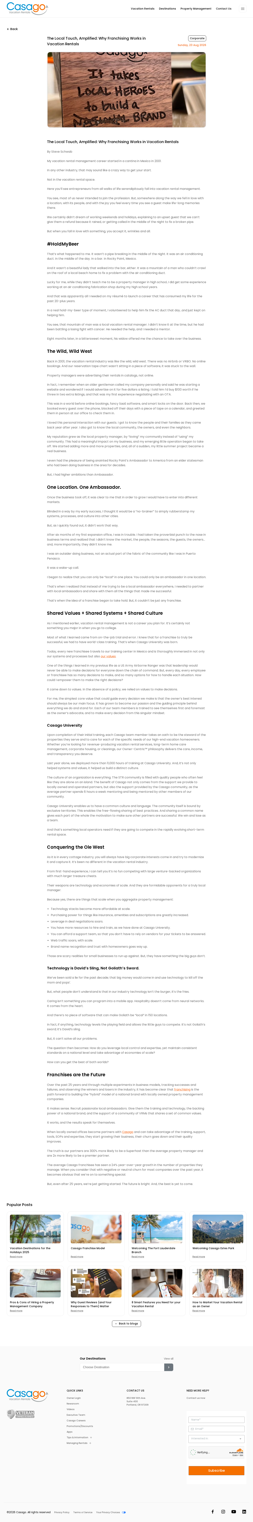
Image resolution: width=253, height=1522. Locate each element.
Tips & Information (77, 1437)
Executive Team (76, 1415)
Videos (71, 1409)
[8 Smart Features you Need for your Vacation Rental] (157, 1283)
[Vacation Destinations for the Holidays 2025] (35, 1229)
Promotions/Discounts (80, 1426)
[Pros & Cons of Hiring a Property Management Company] (35, 1283)
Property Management (196, 8)
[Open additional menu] (242, 8)
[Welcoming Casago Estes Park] (218, 1229)
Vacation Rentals (142, 8)
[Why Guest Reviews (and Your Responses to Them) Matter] (96, 1283)
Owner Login (74, 1398)
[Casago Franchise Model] (96, 1229)
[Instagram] (223, 1512)
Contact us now (196, 1398)
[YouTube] (233, 1512)
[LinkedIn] (244, 1512)
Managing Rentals (77, 1443)
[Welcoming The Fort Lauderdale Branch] (157, 1229)
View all (168, 1358)
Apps (69, 1432)
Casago (127, 1132)
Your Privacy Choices (108, 1512)
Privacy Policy (61, 1512)
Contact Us (223, 8)
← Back (12, 29)
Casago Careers (76, 1420)
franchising (182, 1089)
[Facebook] (212, 1512)
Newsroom (73, 1403)
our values (108, 656)
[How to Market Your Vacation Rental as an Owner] (218, 1283)
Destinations (167, 8)
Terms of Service (83, 1512)
